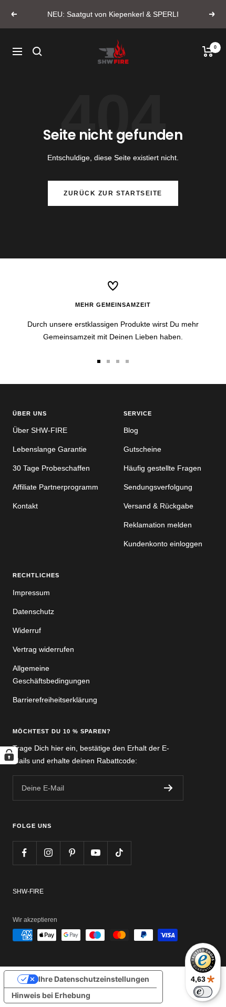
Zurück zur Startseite (113, 193)
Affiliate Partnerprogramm (55, 487)
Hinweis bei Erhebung (51, 995)
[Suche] (37, 51)
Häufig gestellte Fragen (162, 468)
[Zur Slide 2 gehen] (108, 361)
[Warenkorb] (207, 51)
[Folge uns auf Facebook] (24, 853)
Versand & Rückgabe (158, 506)
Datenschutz (33, 611)
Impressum (31, 592)
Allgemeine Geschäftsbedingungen (51, 674)
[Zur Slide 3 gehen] (117, 361)
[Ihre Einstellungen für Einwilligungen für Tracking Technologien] (9, 755)
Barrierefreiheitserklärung (55, 699)
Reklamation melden (158, 525)
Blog (131, 430)
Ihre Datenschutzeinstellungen (93, 978)
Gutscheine (142, 449)
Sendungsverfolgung (158, 487)
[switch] (202, 992)
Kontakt (25, 506)
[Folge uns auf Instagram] (48, 853)
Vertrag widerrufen (43, 649)
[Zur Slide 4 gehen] (127, 361)
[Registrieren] (168, 788)
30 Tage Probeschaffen (51, 468)
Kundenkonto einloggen (163, 543)
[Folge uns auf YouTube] (95, 853)
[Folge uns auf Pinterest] (72, 853)
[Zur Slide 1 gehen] (98, 361)
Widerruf (27, 630)
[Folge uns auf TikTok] (119, 853)
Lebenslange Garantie (50, 449)
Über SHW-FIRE (40, 430)
